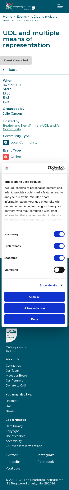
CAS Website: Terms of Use (24, 446)
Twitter (12, 455)
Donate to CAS (16, 385)
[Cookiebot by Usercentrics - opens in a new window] (49, 168)
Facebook (45, 462)
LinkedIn (13, 462)
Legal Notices (16, 420)
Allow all (34, 296)
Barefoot (12, 401)
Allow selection (34, 308)
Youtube (13, 468)
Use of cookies (15, 436)
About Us (12, 359)
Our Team (12, 370)
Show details (48, 285)
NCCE (10, 411)
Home (7, 16)
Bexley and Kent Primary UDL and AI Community (31, 127)
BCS (9, 406)
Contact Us (13, 365)
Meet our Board (16, 375)
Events (22, 16)
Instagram (46, 455)
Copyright (12, 431)
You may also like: (19, 394)
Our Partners (14, 380)
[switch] (59, 246)
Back (13, 70)
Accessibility (14, 441)
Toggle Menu (60, 6)
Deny (34, 319)
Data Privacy (14, 426)
